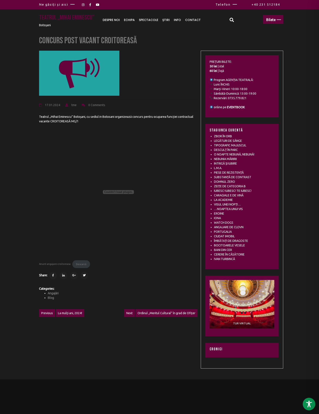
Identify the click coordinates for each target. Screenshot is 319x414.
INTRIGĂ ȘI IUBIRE (225, 163)
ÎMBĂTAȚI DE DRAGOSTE (231, 241)
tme (74, 105)
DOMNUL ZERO (224, 181)
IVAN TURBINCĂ (224, 259)
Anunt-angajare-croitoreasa (55, 264)
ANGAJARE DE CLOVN (228, 227)
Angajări (53, 293)
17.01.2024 (52, 105)
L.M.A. (218, 168)
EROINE (219, 213)
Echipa (129, 20)
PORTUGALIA (223, 231)
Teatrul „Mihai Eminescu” (66, 17)
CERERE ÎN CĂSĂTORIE (229, 254)
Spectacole (148, 20)
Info (177, 20)
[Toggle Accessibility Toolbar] (309, 404)
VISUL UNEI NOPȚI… (227, 204)
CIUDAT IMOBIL (224, 236)
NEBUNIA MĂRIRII (225, 159)
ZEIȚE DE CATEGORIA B (230, 186)
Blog (51, 297)
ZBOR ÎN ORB (223, 136)
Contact (193, 20)
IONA (217, 218)
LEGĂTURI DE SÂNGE (228, 140)
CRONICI (216, 349)
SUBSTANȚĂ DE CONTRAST (232, 177)
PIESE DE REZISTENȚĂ (229, 172)
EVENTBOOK (236, 107)
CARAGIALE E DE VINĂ (228, 195)
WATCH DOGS (223, 222)
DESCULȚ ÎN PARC (226, 150)
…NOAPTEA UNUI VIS (228, 209)
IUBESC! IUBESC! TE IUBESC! (233, 190)
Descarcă (81, 264)
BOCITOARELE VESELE (229, 245)
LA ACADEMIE (223, 200)
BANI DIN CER (223, 250)
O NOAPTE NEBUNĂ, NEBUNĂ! (234, 154)
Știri (166, 20)
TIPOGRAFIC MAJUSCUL (230, 145)
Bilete (271, 20)
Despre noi (111, 20)
